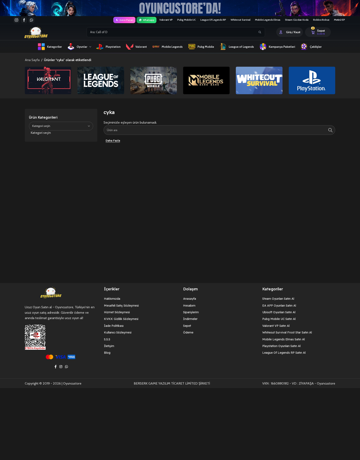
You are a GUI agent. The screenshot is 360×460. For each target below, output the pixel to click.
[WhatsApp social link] (66, 367)
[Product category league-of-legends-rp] (101, 80)
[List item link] (140, 298)
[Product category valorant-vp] (48, 80)
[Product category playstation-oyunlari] (312, 80)
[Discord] (31, 20)
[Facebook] (24, 20)
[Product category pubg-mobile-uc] (153, 80)
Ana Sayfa (32, 60)
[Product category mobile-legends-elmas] (206, 80)
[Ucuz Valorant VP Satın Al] (180, 8)
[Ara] (259, 32)
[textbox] (61, 132)
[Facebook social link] (55, 367)
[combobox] (171, 32)
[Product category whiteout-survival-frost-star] (259, 80)
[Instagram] (16, 20)
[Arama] (330, 130)
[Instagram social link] (61, 367)
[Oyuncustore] (43, 32)
